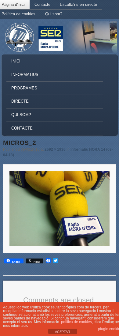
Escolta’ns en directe (78, 4)
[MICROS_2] (59, 208)
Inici (15, 61)
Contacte (42, 4)
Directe (20, 101)
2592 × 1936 (55, 149)
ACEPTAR (62, 332)
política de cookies (76, 322)
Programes (24, 88)
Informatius (24, 74)
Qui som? (53, 14)
